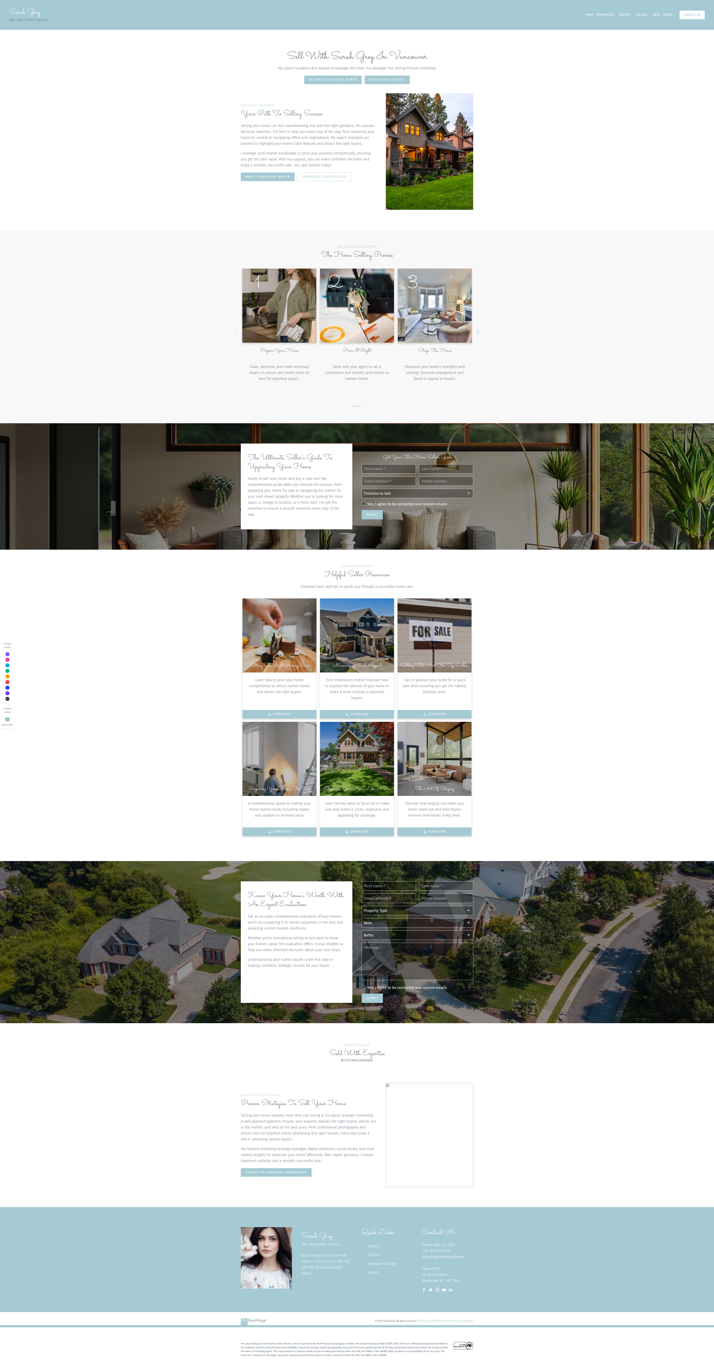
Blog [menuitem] (656, 15)
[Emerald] (7, 671)
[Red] (7, 682)
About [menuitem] (667, 15)
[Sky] (7, 665)
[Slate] (7, 699)
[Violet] (7, 654)
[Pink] (7, 660)
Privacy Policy (425, 1320)
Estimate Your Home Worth (333, 80)
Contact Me (692, 15)
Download (282, 714)
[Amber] (7, 676)
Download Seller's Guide (324, 177)
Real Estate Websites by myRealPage (453, 1320)
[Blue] (7, 688)
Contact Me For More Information (276, 1172)
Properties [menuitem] (604, 15)
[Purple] (7, 693)
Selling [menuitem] (641, 15)
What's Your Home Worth (267, 177)
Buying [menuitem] (624, 15)
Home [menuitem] (589, 15)
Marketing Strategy (387, 80)
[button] (692, 15)
